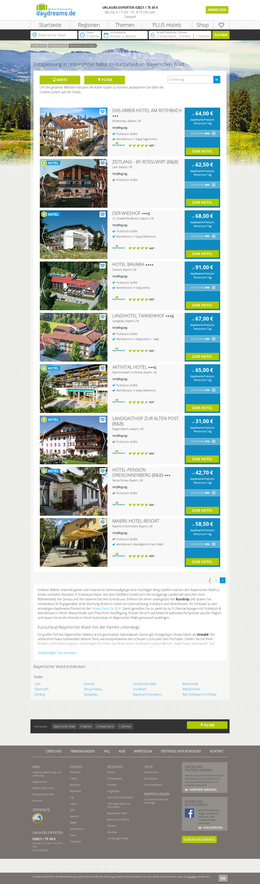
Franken (112, 785)
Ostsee (111, 772)
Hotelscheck (151, 772)
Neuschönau (93, 689)
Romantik (75, 791)
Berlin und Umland (118, 819)
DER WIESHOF (126, 213)
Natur (73, 835)
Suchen (221, 35)
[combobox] (194, 79)
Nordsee (112, 832)
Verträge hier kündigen (181, 751)
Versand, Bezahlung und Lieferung (46, 773)
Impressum (143, 751)
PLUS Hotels (167, 24)
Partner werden (202, 790)
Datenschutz (39, 781)
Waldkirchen (191, 689)
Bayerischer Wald (117, 813)
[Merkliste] (221, 25)
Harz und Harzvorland (120, 797)
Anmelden (217, 10)
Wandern (75, 772)
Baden (73, 822)
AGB (122, 751)
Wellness (75, 785)
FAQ (107, 751)
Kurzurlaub (57, 46)
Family (73, 778)
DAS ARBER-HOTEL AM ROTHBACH (147, 110)
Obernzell (42, 689)
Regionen (89, 24)
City (72, 797)
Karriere (37, 800)
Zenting (40, 694)
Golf (72, 810)
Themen (124, 24)
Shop (202, 24)
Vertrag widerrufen (43, 794)
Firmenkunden (82, 751)
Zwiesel (89, 683)
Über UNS (54, 751)
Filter (106, 80)
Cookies (191, 876)
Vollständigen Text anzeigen (57, 653)
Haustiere (75, 841)
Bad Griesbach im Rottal (199, 694)
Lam (38, 683)
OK (223, 878)
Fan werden (212, 828)
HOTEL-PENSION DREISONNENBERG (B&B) (137, 472)
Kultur (73, 803)
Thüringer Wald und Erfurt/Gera (119, 805)
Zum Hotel (202, 151)
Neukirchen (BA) (144, 683)
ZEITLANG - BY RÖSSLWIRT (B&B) (145, 162)
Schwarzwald (114, 778)
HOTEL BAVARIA (128, 264)
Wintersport (77, 829)
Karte (61, 80)
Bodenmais (190, 683)
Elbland (111, 826)
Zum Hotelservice (199, 839)
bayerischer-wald (83, 46)
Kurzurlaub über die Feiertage (156, 801)
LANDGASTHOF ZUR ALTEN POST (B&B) (145, 421)
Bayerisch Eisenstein (147, 694)
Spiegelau (91, 694)
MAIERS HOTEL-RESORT (135, 521)
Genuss (74, 816)
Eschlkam (139, 689)
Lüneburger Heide (117, 838)
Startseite (50, 24)
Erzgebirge (113, 791)
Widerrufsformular (43, 788)
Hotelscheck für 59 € (106, 608)
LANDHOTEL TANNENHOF (138, 315)
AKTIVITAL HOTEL (129, 367)
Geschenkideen (153, 785)
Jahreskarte (150, 778)
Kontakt (216, 751)
